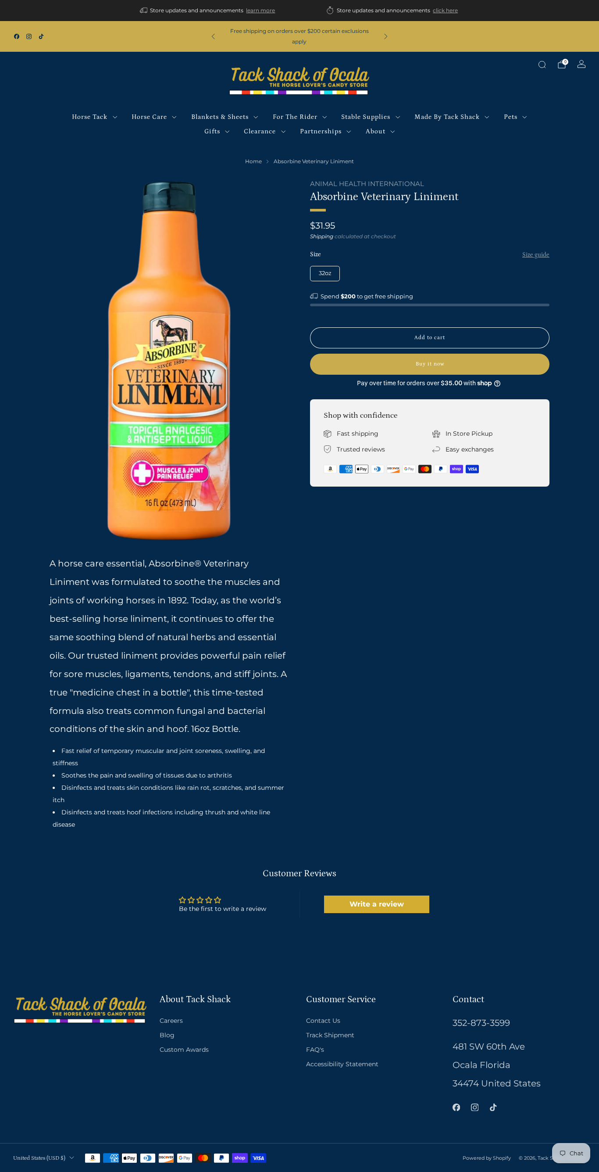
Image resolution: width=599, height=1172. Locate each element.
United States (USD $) (39, 1158)
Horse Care (149, 117)
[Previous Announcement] (213, 36)
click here (445, 10)
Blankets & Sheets (220, 117)
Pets (510, 117)
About (375, 131)
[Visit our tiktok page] (41, 36)
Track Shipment (330, 1035)
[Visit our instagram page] (29, 36)
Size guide (535, 254)
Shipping (321, 236)
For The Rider (295, 117)
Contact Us (323, 1021)
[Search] (542, 64)
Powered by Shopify (487, 1158)
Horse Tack (89, 117)
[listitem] (208, 10)
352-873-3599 (481, 1023)
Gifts (212, 131)
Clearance (260, 131)
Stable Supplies (365, 117)
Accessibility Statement (342, 1064)
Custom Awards (184, 1050)
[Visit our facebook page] (17, 36)
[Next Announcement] (386, 36)
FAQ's (315, 1050)
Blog (167, 1035)
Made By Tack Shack (447, 117)
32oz (325, 273)
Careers (171, 1021)
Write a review (376, 904)
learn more (260, 10)
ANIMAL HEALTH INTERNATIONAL (367, 184)
